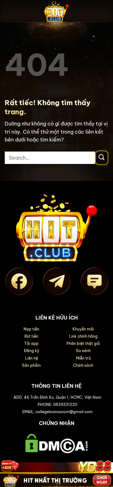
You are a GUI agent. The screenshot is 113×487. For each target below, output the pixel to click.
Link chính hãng (83, 336)
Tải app (31, 343)
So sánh (83, 350)
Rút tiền (31, 336)
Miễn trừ (83, 358)
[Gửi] (101, 158)
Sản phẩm (31, 365)
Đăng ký (31, 350)
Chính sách (83, 365)
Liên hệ (31, 358)
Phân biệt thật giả (83, 343)
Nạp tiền (31, 329)
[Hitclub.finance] (56, 11)
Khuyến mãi (83, 329)
